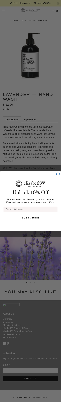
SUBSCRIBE (30, 217)
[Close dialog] (58, 174)
